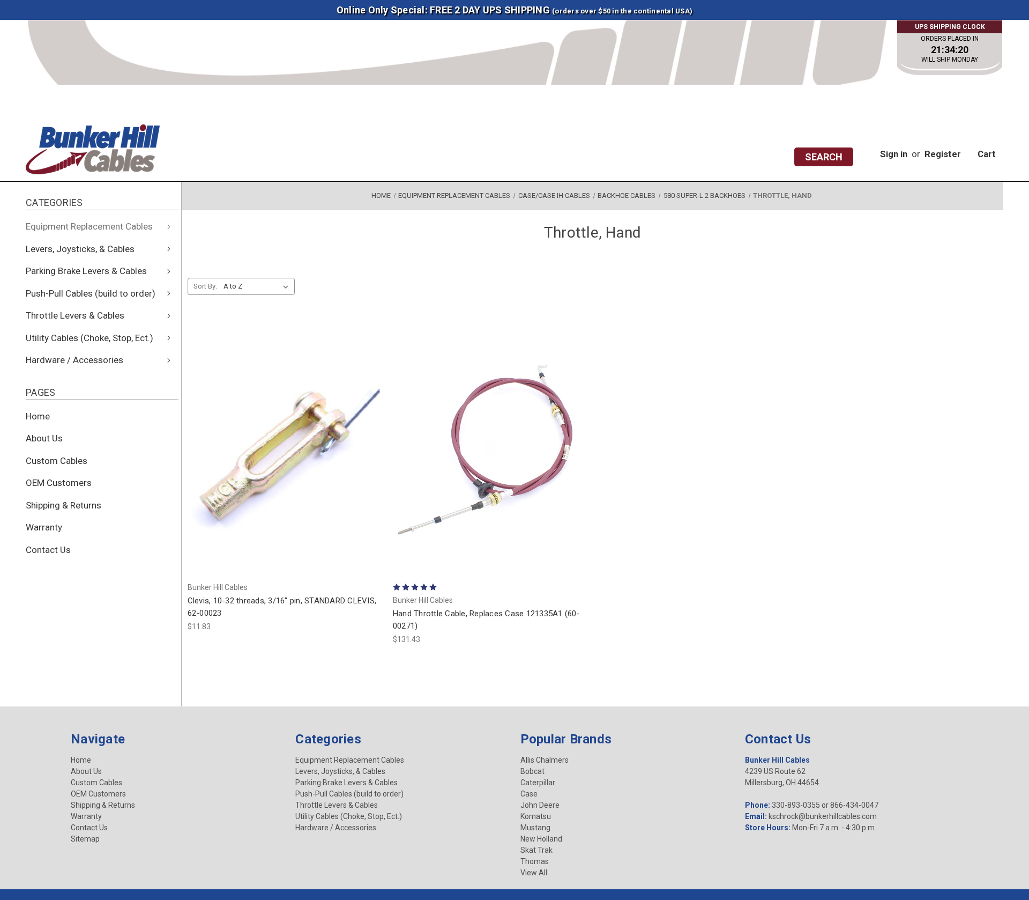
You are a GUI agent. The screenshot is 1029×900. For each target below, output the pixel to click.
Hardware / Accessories (74, 360)
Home (38, 416)
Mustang (535, 827)
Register (942, 154)
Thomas (534, 861)
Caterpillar (537, 782)
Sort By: (205, 286)
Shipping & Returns (63, 505)
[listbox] (258, 286)
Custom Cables (56, 460)
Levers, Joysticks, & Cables (80, 249)
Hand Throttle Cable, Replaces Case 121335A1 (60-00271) (486, 620)
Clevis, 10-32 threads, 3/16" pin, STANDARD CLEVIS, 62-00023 (282, 607)
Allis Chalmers (544, 760)
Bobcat (532, 771)
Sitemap (85, 839)
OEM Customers (59, 482)
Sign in (893, 154)
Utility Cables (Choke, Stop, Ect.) (89, 338)
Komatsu (535, 816)
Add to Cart (284, 464)
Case (529, 794)
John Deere (540, 805)
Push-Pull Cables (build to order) (90, 293)
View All (533, 872)
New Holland (541, 839)
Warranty (44, 527)
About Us (44, 438)
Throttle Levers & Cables (75, 315)
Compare (323, 435)
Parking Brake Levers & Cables (86, 270)
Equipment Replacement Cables (89, 226)
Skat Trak (536, 850)
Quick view (241, 434)
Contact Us (48, 549)
